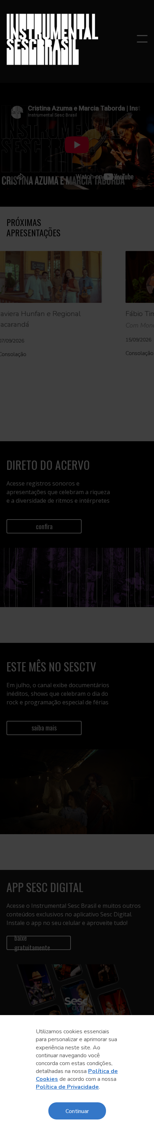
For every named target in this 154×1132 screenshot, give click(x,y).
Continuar (77, 1110)
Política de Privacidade (67, 1087)
